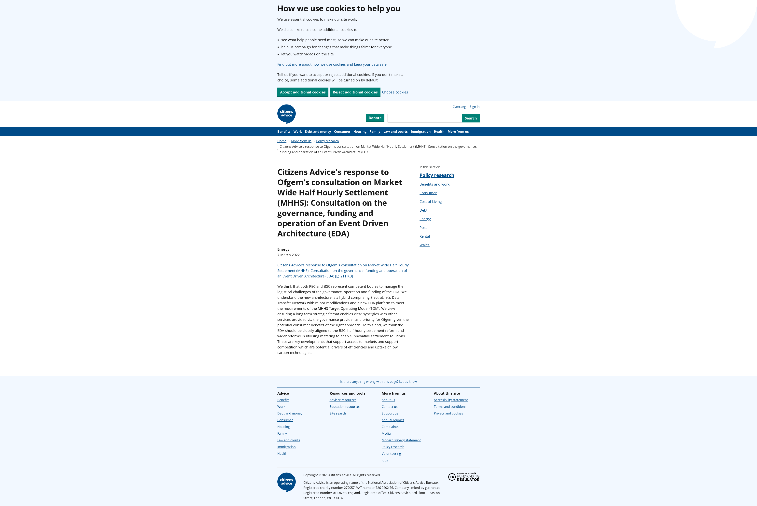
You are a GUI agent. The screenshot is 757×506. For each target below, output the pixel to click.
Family (375, 131)
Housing (359, 131)
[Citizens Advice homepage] (287, 482)
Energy (425, 219)
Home (281, 141)
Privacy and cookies (448, 413)
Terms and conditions (450, 406)
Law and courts (395, 131)
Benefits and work (434, 184)
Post (423, 227)
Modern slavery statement (401, 440)
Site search (338, 413)
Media (386, 433)
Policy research (327, 141)
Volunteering (391, 453)
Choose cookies (395, 92)
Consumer (342, 131)
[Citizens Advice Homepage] (287, 114)
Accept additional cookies (303, 92)
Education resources (345, 406)
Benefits (283, 131)
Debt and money (318, 131)
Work (298, 131)
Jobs (385, 460)
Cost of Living (431, 201)
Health (439, 131)
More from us (458, 131)
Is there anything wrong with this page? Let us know (378, 381)
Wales (425, 245)
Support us (390, 413)
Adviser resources (343, 400)
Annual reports (393, 420)
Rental (425, 236)
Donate (375, 117)
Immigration (421, 131)
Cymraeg (459, 107)
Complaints (390, 427)
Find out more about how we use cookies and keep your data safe (332, 64)
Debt (423, 210)
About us (388, 400)
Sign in (475, 107)
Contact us (390, 406)
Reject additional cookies (355, 92)
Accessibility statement (451, 400)
